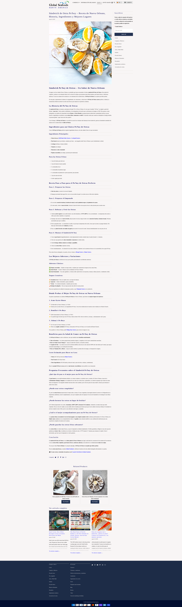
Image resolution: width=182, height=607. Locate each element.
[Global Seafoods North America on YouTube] (97, 565)
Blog (99, 2)
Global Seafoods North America (92, 602)
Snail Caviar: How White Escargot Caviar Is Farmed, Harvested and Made (57, 533)
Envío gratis (107, 2)
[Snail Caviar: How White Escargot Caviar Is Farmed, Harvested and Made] (59, 520)
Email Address (118, 26)
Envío (71, 581)
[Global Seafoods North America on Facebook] (95, 565)
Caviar (116, 38)
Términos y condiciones (75, 570)
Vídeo (71, 593)
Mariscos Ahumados (119, 58)
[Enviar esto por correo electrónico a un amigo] (65, 457)
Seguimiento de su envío (75, 578)
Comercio (76, 2)
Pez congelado (118, 46)
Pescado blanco (118, 55)
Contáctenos (72, 576)
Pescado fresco (118, 43)
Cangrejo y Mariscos (119, 40)
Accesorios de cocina (119, 67)
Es (119, 2)
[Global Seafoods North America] (59, 5)
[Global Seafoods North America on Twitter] (92, 565)
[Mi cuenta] (112, 3)
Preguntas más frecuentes (75, 584)
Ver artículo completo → (54, 551)
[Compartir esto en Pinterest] (60, 457)
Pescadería (117, 61)
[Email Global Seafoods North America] (105, 565)
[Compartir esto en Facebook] (58, 457)
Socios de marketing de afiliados (76, 595)
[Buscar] (114, 3)
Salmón (116, 52)
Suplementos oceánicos (120, 64)
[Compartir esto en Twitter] (55, 457)
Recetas (71, 590)
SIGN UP (123, 34)
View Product (66, 501)
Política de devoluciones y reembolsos (78, 573)
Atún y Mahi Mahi (119, 49)
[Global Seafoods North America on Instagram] (102, 565)
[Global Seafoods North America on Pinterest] (100, 565)
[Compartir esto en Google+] (63, 457)
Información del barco (88, 2)
